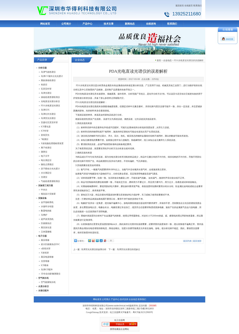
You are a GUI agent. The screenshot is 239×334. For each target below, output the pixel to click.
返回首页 (179, 5)
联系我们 (197, 5)
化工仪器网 (119, 320)
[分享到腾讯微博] (97, 240)
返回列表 (187, 241)
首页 (159, 60)
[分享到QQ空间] (89, 240)
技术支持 (124, 299)
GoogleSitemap (92, 312)
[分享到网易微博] (105, 240)
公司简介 (66, 23)
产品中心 (87, 23)
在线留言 (188, 5)
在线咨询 (151, 23)
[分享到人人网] (101, 240)
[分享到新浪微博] (93, 240)
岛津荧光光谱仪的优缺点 (128, 249)
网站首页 (45, 23)
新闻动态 (130, 23)
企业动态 (167, 60)
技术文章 (109, 23)
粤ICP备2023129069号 (143, 312)
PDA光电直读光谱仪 (85, 85)
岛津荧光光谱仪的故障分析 (93, 249)
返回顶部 (197, 241)
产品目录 (42, 59)
